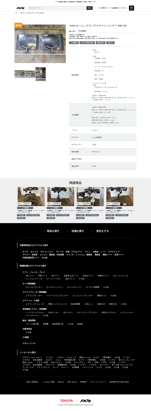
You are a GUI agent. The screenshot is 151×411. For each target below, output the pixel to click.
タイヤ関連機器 (97, 137)
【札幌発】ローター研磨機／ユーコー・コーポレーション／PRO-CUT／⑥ (31, 211)
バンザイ (94, 130)
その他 (94, 144)
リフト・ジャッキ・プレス (34, 272)
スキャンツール (29, 343)
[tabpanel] (19, 74)
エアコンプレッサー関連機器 (35, 292)
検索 (89, 8)
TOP (16, 13)
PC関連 (26, 337)
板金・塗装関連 (29, 320)
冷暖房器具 (27, 329)
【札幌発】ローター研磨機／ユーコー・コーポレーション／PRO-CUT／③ (120, 211)
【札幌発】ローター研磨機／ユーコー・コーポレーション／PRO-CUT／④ (90, 211)
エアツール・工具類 (31, 300)
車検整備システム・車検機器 (35, 309)
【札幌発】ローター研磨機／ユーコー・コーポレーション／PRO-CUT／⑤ (61, 211)
